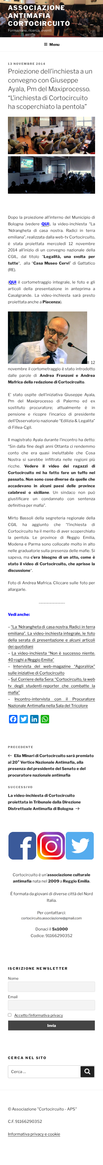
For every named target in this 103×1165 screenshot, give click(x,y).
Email (12, 997)
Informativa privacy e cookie (34, 1134)
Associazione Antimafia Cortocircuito (39, 15)
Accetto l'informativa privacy (38, 1015)
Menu (54, 44)
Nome (13, 978)
